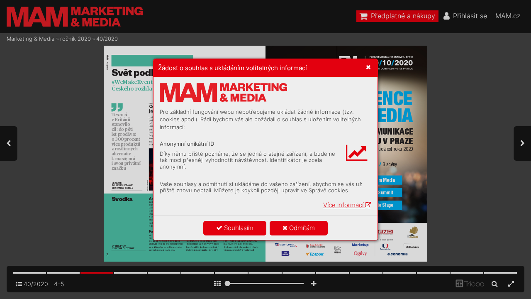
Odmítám (301, 228)
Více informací (344, 205)
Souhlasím (237, 228)
